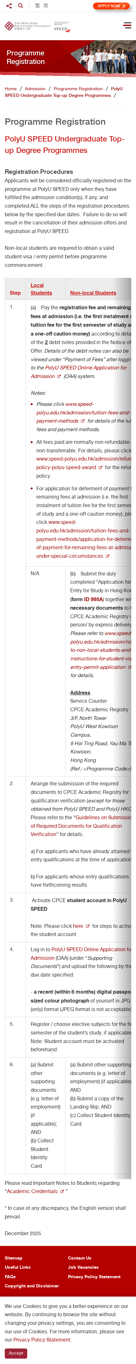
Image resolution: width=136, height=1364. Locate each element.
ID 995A (93, 599)
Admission (35, 88)
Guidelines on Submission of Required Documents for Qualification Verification (83, 825)
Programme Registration (78, 88)
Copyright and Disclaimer (32, 1285)
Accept (16, 1352)
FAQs (10, 1276)
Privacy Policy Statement (94, 1276)
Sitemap (13, 1257)
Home (11, 88)
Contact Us (80, 1257)
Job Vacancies (83, 1267)
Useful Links (18, 1267)
